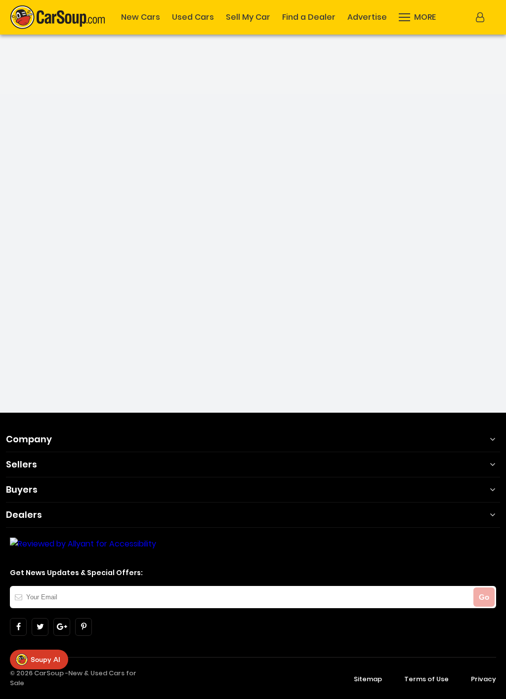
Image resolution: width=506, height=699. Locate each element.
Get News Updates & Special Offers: (76, 573)
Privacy (483, 679)
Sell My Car (248, 17)
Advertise (367, 17)
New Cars (140, 17)
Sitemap (368, 679)
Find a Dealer (309, 17)
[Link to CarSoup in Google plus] (61, 627)
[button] (481, 17)
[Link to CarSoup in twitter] (40, 627)
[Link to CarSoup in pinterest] (83, 627)
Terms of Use (426, 679)
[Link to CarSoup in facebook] (18, 627)
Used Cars (193, 17)
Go (484, 597)
